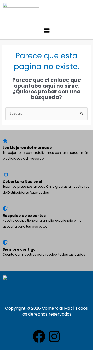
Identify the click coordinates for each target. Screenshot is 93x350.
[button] (46, 31)
